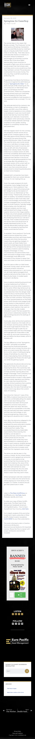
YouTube (18, 495)
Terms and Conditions (17, 733)
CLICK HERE (8, 519)
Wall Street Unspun (11, 688)
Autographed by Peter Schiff (17, 566)
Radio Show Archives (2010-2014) (15, 692)
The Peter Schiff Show (17, 493)
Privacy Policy (17, 731)
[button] (29, 4)
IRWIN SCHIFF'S (17, 550)
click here (25, 509)
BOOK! (17, 561)
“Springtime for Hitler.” (17, 84)
